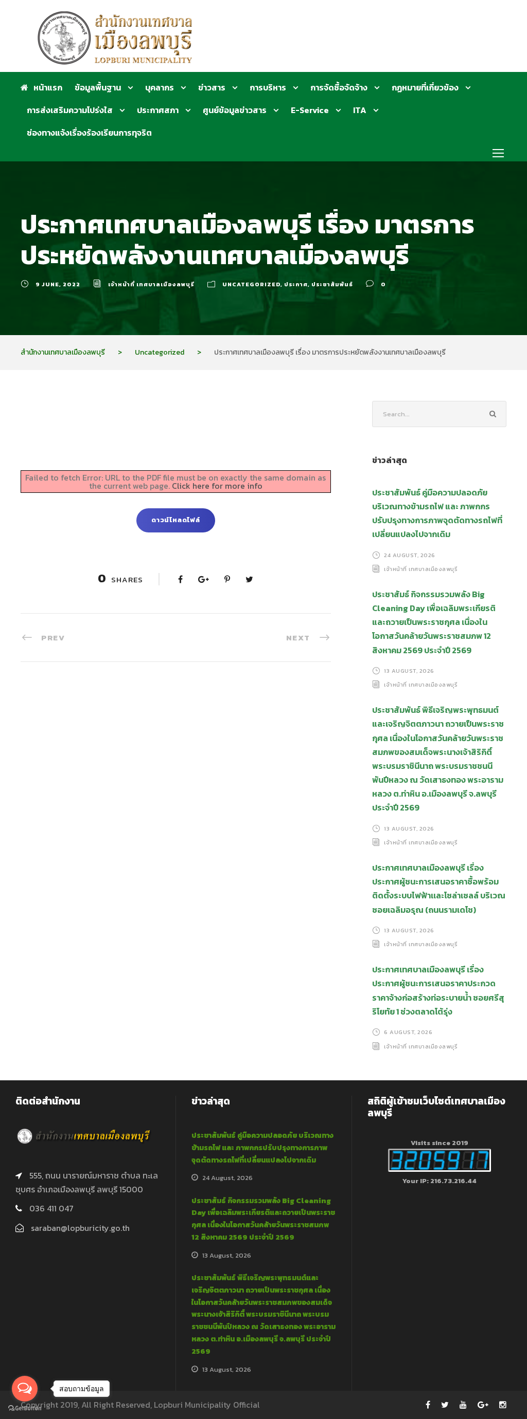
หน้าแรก (47, 87)
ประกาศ (296, 284)
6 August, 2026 (408, 1032)
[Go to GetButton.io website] (24, 1408)
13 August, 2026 (409, 671)
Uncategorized (251, 284)
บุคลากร (159, 87)
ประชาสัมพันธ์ (332, 284)
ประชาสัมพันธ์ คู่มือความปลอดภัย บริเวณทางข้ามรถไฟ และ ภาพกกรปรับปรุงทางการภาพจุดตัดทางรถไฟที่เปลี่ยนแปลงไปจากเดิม (262, 1148)
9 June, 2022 (58, 284)
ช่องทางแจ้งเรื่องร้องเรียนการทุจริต (89, 132)
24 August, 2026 (409, 554)
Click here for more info (217, 486)
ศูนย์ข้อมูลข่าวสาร (235, 110)
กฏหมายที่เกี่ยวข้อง (425, 87)
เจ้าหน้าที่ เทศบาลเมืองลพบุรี (151, 284)
